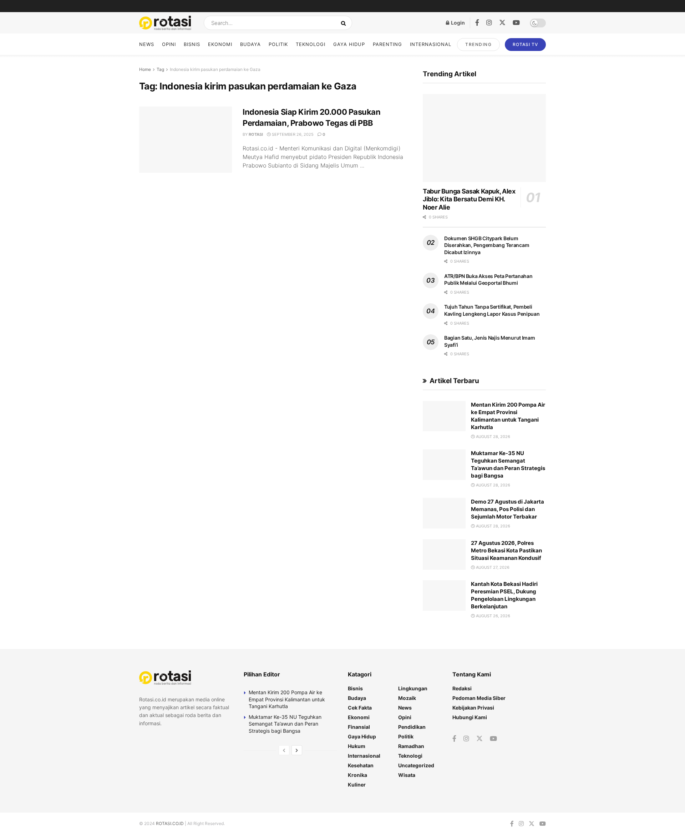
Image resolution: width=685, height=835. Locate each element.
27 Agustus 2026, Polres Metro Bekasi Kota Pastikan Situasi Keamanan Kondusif (506, 550)
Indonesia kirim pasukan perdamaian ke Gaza (215, 69)
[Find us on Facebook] (477, 23)
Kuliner (357, 785)
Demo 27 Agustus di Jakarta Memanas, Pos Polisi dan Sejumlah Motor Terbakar (507, 509)
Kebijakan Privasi (473, 708)
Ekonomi (220, 44)
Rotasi (256, 134)
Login (457, 23)
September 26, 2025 (292, 134)
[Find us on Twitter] (502, 23)
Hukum (356, 746)
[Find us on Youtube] (516, 23)
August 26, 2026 (492, 615)
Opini (169, 44)
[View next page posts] (296, 750)
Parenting (387, 44)
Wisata (406, 775)
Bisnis (192, 44)
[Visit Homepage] (165, 23)
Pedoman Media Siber (479, 698)
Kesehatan (361, 765)
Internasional (430, 44)
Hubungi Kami (469, 717)
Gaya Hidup (349, 44)
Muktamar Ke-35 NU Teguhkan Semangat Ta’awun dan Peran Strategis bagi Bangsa (285, 724)
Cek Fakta (360, 708)
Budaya (250, 44)
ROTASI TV (525, 44)
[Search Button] (345, 23)
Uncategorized (416, 765)
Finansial (359, 727)
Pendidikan (412, 727)
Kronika (357, 775)
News (146, 44)
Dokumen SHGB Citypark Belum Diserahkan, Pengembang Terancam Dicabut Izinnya (486, 245)
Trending (478, 44)
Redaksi (462, 688)
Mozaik (407, 698)
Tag (160, 69)
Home (145, 69)
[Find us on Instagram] (489, 23)
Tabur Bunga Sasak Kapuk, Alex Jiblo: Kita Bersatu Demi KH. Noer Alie (469, 199)
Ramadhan (411, 746)
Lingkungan (412, 688)
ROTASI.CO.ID (170, 823)
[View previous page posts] (284, 750)
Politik (278, 44)
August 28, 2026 (492, 436)
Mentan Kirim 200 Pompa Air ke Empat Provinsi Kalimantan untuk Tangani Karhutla (287, 699)
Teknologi (310, 44)
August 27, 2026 (492, 567)
